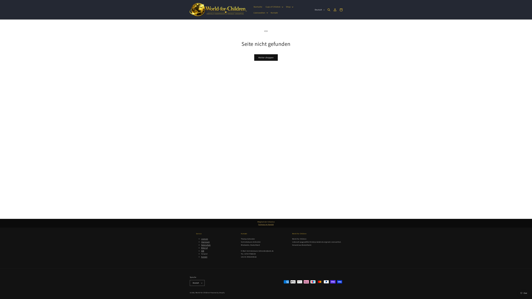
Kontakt (204, 257)
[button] (274, 7)
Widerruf (204, 248)
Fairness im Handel (266, 224)
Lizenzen (204, 239)
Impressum (205, 242)
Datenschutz (206, 245)
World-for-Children (202, 293)
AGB (202, 251)
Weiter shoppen (266, 57)
